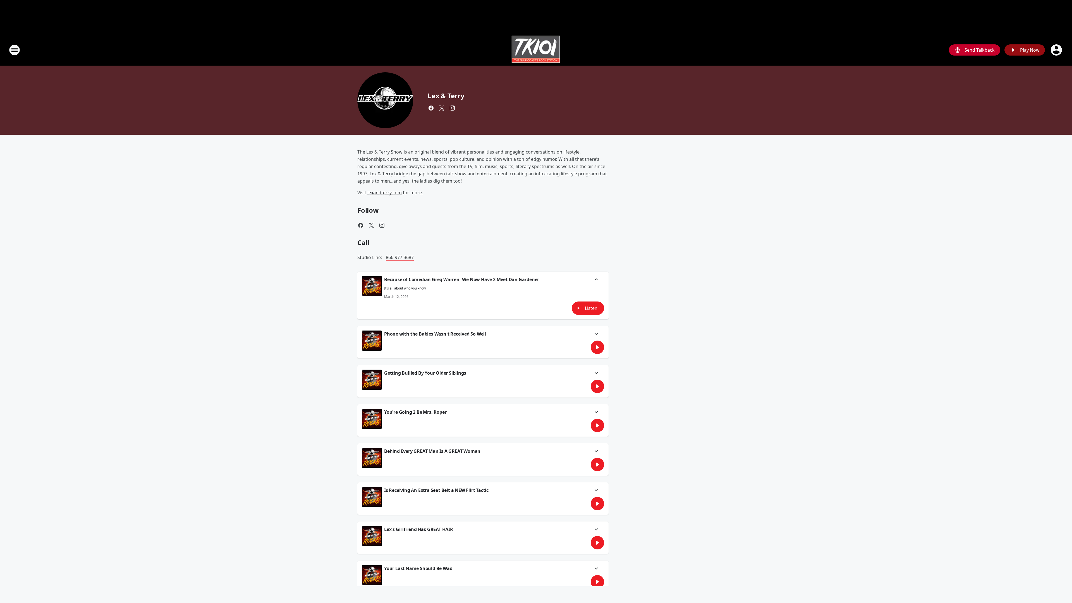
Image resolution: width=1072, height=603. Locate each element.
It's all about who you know (405, 288)
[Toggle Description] (596, 280)
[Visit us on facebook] (431, 108)
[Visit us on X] (441, 108)
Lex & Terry (446, 95)
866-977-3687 (400, 257)
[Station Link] (536, 49)
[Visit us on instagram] (452, 108)
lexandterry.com (384, 193)
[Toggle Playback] (372, 286)
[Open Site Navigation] (14, 50)
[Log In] (1057, 50)
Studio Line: (370, 257)
